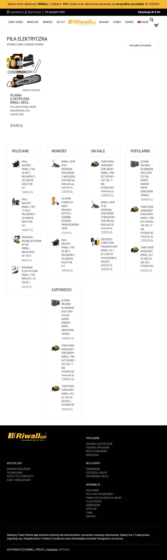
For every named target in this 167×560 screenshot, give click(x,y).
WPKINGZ (64, 549)
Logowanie (15, 12)
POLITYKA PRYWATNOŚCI (99, 494)
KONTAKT (104, 22)
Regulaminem (32, 538)
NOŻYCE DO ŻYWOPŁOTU (20, 476)
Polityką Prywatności (53, 538)
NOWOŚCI (48, 22)
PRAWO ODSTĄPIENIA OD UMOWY (104, 497)
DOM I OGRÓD (15, 22)
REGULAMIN (92, 490)
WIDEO (145, 22)
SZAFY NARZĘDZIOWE (18, 480)
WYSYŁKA (91, 508)
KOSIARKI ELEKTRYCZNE (99, 443)
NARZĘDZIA (92, 455)
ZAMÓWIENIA (93, 505)
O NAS (89, 512)
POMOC (117, 22)
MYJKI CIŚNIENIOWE (96, 451)
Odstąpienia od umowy (110, 538)
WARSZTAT (33, 22)
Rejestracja (34, 12)
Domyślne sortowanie (140, 45)
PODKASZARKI (15, 472)
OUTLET (61, 22)
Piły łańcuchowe (19, 107)
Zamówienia (93, 469)
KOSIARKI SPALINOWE (97, 447)
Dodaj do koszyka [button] (31, 90)
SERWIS (129, 22)
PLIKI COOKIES (94, 501)
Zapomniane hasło (97, 476)
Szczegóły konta (96, 472)
